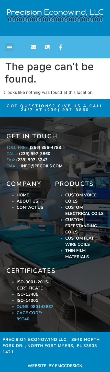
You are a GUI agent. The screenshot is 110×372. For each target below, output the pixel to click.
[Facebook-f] (60, 47)
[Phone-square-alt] (47, 47)
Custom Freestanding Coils (81, 226)
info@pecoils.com (41, 166)
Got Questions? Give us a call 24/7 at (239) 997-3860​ (55, 107)
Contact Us (30, 207)
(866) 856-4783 (45, 147)
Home (23, 195)
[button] (9, 47)
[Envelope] (33, 47)
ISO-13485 (27, 294)
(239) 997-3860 (34, 154)
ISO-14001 (27, 300)
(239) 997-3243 (32, 160)
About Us (27, 201)
